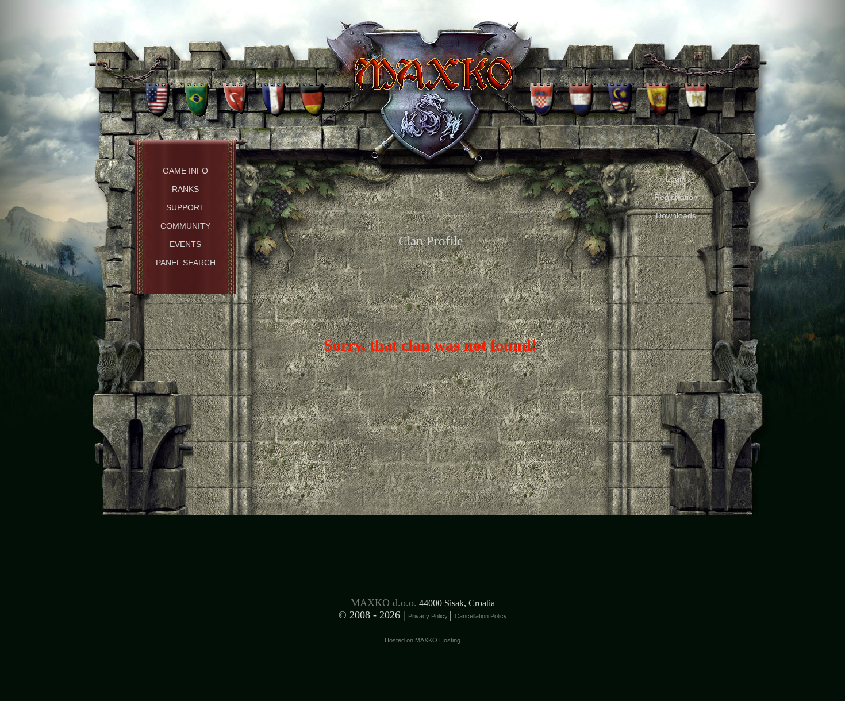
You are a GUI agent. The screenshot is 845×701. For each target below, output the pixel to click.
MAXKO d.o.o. (384, 602)
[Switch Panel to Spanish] (658, 95)
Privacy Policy (429, 616)
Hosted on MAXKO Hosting (422, 640)
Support (185, 207)
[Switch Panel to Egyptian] (696, 95)
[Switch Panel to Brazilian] (196, 95)
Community (185, 225)
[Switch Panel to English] (158, 95)
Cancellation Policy (481, 616)
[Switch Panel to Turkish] (235, 95)
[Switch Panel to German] (312, 95)
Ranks (185, 189)
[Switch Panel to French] (273, 95)
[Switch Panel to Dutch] (581, 95)
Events (185, 244)
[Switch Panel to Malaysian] (619, 95)
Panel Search (186, 262)
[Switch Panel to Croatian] (542, 95)
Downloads (676, 215)
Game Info (185, 170)
